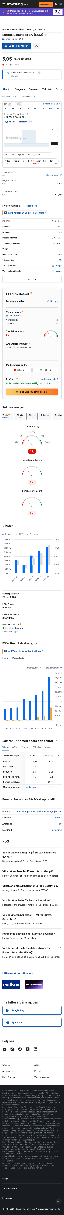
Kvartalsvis (18, 658)
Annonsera (7, 1071)
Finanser (33, 89)
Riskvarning (7, 1198)
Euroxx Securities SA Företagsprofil (28, 799)
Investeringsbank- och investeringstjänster (39, 811)
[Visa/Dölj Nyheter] (20, 104)
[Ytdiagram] (9, 104)
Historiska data (28, 96)
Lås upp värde (52, 175)
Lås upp (33, 787)
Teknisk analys (13, 407)
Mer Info (14, 76)
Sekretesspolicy (9, 1188)
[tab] (19, 416)
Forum (59, 89)
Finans (58, 817)
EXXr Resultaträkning (17, 643)
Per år (5, 658)
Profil (15, 96)
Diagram (20, 89)
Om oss (6, 1065)
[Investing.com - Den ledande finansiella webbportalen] (17, 4)
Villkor (5, 1179)
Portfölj (37, 1071)
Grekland (57, 830)
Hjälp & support (9, 1077)
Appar (37, 1065)
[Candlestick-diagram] (5, 104)
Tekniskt (47, 89)
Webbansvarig (41, 1077)
